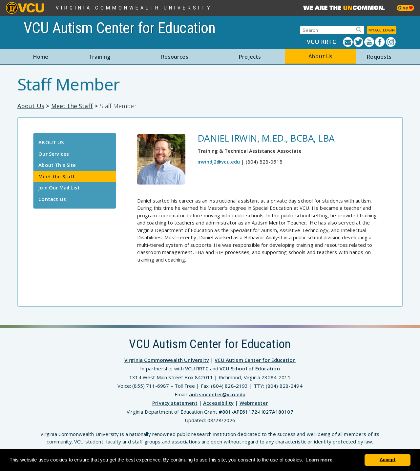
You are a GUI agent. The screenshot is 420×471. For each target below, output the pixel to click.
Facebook (380, 42)
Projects (250, 56)
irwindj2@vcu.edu (219, 161)
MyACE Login (381, 30)
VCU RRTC (321, 42)
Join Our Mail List (59, 187)
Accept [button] (388, 459)
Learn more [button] (318, 459)
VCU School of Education (250, 368)
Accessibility (218, 403)
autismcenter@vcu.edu (217, 394)
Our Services (53, 153)
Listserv (348, 42)
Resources (174, 56)
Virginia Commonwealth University (134, 7)
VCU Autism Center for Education (120, 27)
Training (99, 56)
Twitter (358, 42)
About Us (320, 56)
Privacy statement (175, 403)
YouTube (369, 42)
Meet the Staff (72, 106)
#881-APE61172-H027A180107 (256, 411)
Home (41, 56)
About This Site (57, 165)
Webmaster (254, 403)
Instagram (391, 42)
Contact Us (52, 199)
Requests (379, 56)
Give (403, 7)
